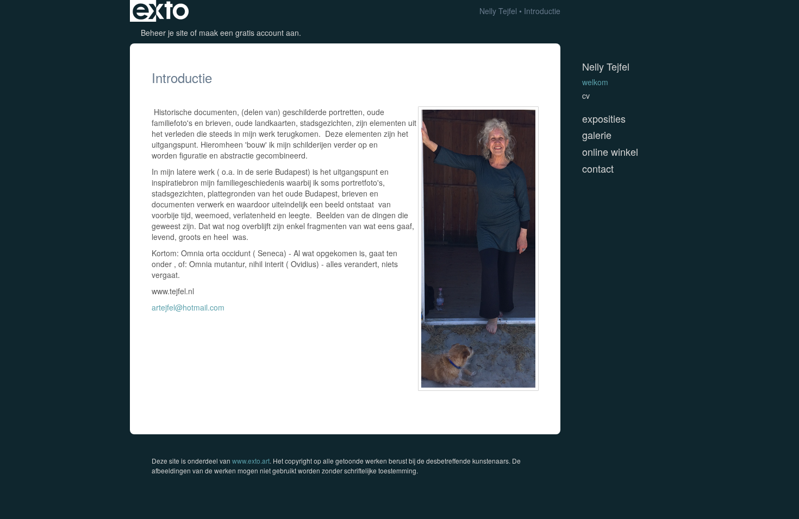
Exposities (604, 118)
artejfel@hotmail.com (188, 307)
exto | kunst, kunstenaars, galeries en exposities (160, 11)
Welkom (595, 82)
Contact (598, 168)
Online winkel (610, 152)
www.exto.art (251, 460)
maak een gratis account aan (249, 32)
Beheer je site (164, 32)
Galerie (596, 135)
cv (586, 95)
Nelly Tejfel (498, 10)
